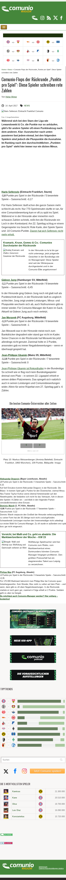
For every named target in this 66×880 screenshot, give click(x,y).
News (10, 69)
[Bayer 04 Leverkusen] (13, 706)
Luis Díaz (16, 810)
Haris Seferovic (10, 192)
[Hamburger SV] (13, 734)
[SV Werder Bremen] (13, 740)
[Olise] (6, 804)
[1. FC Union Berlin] (3, 717)
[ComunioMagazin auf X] (55, 19)
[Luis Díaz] (6, 810)
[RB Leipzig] (3, 729)
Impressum (43, 867)
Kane (14, 798)
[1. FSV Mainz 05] (3, 712)
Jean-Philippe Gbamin (14, 355)
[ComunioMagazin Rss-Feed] (49, 19)
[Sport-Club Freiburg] (3, 740)
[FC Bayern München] (41, 798)
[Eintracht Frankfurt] (13, 717)
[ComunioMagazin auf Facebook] (61, 19)
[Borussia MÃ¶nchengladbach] (13, 729)
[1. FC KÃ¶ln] (3, 723)
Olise (14, 804)
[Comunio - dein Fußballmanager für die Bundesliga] (35, 19)
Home (4, 69)
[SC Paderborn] (13, 712)
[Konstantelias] (6, 816)
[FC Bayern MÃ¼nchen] (3, 701)
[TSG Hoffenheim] (13, 723)
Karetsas (16, 791)
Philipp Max (5, 572)
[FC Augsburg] (3, 745)
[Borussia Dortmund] (3, 734)
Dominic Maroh (7, 506)
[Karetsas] (6, 791)
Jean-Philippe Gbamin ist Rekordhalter (23, 368)
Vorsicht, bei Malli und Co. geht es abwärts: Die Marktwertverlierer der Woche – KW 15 (29, 536)
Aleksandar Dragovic (10, 479)
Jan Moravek (9, 317)
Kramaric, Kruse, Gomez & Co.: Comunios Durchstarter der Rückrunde (27, 244)
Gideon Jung (9, 280)
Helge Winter (11, 97)
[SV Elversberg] (3, 706)
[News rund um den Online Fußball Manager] (17, 8)
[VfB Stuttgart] (13, 701)
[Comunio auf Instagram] (42, 19)
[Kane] (6, 797)
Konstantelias (18, 816)
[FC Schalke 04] (13, 745)
